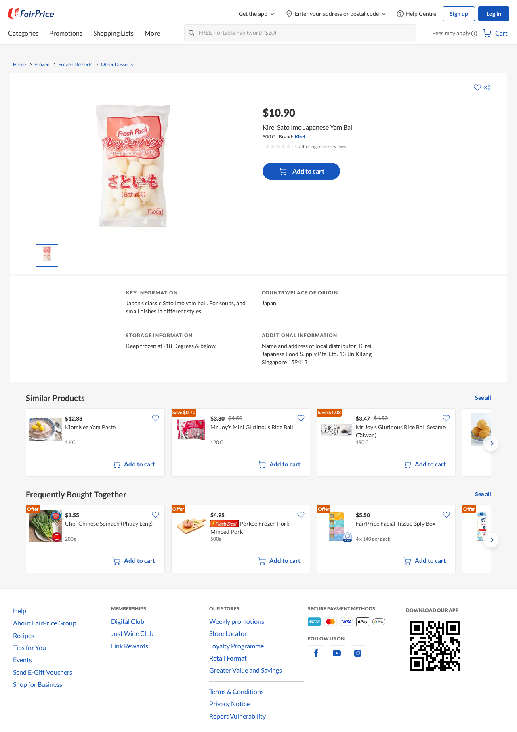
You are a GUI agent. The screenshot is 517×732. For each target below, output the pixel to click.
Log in (493, 13)
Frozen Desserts (75, 64)
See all (483, 397)
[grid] (258, 443)
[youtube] (337, 658)
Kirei (300, 137)
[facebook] (316, 658)
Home (19, 64)
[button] (474, 34)
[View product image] (47, 253)
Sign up (459, 13)
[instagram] (358, 658)
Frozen (42, 64)
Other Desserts (117, 64)
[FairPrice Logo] (31, 13)
